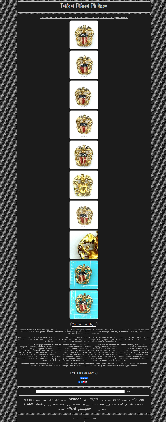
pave (94, 410)
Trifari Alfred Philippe (84, 419)
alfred (71, 409)
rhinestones (86, 405)
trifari (94, 399)
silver (55, 404)
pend (108, 405)
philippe (84, 409)
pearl (44, 400)
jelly (85, 400)
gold (141, 399)
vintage (123, 404)
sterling (40, 404)
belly (62, 404)
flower (116, 399)
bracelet (63, 400)
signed (49, 405)
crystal (68, 405)
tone (99, 410)
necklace (29, 399)
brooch (75, 399)
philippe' (76, 405)
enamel (61, 409)
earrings (54, 399)
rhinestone (137, 404)
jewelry (38, 400)
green (104, 400)
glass (109, 400)
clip (134, 399)
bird (102, 404)
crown (28, 404)
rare (95, 404)
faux (114, 405)
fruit (104, 409)
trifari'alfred (126, 400)
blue (109, 410)
